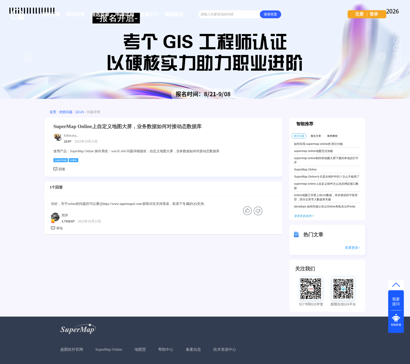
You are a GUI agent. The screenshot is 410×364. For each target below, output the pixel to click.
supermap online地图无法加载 (313, 151)
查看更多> (352, 247)
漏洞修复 (174, 14)
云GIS (79, 112)
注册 (359, 14)
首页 (53, 112)
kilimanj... (71, 135)
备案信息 (193, 349)
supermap (60, 160)
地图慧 (140, 349)
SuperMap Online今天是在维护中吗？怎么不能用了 (326, 176)
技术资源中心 (224, 349)
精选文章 (100, 14)
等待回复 (75, 14)
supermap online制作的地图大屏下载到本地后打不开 (326, 160)
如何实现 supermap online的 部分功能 (318, 144)
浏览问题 (50, 14)
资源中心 (149, 14)
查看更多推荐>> (304, 216)
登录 (374, 14)
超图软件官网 (71, 349)
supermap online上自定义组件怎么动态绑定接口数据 (326, 186)
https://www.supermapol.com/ (122, 204)
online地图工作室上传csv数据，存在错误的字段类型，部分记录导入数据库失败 (326, 197)
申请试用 (124, 14)
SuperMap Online (305, 169)
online (73, 160)
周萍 (64, 215)
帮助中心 (165, 349)
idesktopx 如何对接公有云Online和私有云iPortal (324, 206)
